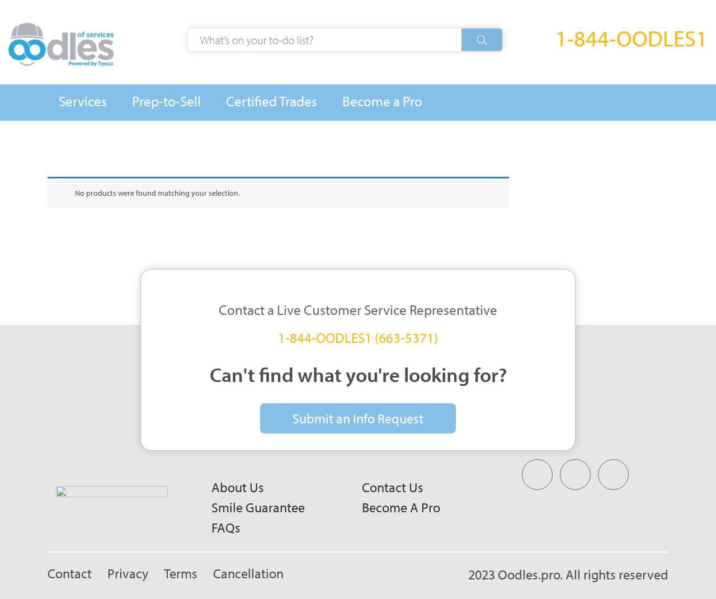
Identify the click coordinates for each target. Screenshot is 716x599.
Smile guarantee (258, 507)
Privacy (127, 573)
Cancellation (248, 573)
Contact (70, 573)
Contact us (392, 487)
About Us (237, 487)
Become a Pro (401, 507)
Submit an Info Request (358, 418)
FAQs (226, 527)
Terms (180, 573)
